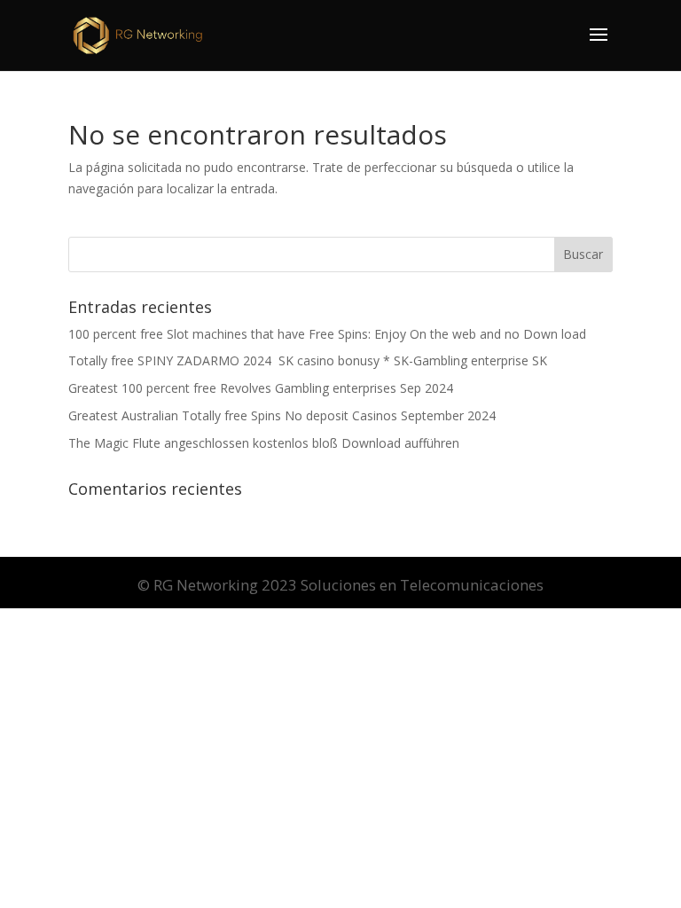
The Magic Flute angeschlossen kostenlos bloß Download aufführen (263, 442)
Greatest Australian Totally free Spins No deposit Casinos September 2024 (282, 415)
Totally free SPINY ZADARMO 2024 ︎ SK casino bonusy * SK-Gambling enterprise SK (307, 360)
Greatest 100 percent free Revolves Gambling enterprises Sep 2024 (260, 388)
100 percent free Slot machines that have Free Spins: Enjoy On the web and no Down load (327, 333)
